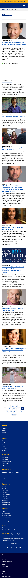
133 (11, 411)
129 (14, 408)
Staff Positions (5, 463)
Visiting (4, 432)
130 (18, 408)
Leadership (5, 442)
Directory (4, 440)
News (8, 9)
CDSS (3, 564)
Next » (14, 414)
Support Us (5, 457)
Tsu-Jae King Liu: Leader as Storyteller (13, 116)
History (4, 428)
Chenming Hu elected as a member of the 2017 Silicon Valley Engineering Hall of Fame (14, 44)
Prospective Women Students (9, 478)
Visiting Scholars (6, 504)
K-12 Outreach (5, 459)
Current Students (6, 480)
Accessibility (5, 566)
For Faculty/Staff (6, 502)
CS (2, 556)
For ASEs (4, 496)
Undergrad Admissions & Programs (10, 472)
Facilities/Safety (6, 500)
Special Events (5, 434)
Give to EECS (14, 543)
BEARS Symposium (7, 521)
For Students (5, 490)
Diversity (4, 430)
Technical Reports (6, 515)
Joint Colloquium (6, 519)
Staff (3, 446)
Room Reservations (7, 486)
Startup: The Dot (7, 82)
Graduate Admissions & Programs (10, 474)
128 (10, 408)
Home (3, 9)
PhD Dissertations (6, 517)
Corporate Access (6, 527)
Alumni (4, 450)
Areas (3, 511)
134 (15, 411)
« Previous (14, 406)
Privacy (4, 571)
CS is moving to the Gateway (17, 1)
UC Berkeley (5, 559)
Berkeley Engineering (7, 561)
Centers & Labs (6, 513)
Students (4, 448)
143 (21, 411)
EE (2, 554)
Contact (4, 465)
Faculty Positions (6, 461)
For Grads (4, 492)
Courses (4, 476)
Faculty (4, 444)
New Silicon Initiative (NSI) (8, 529)
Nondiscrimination (6, 568)
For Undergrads (6, 494)
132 (7, 411)
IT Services (5, 498)
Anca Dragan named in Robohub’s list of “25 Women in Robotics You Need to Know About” (14, 349)
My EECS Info (5, 488)
